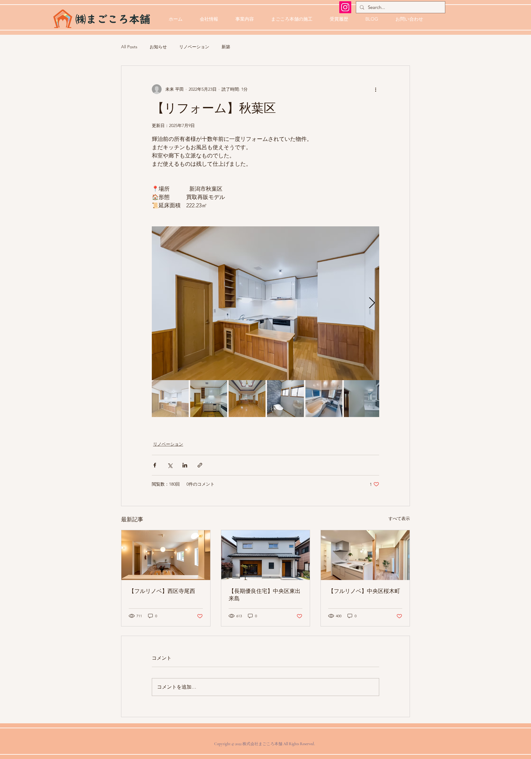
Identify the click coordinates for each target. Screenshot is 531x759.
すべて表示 (399, 518)
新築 (226, 47)
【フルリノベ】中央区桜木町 (364, 591)
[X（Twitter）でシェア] (170, 465)
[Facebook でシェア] (155, 465)
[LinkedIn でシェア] (185, 465)
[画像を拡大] (265, 303)
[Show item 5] (323, 398)
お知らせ (158, 47)
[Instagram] (345, 7)
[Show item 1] (170, 398)
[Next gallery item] (372, 303)
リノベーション (194, 47)
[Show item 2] (208, 398)
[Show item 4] (285, 398)
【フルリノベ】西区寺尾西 (162, 591)
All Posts (129, 47)
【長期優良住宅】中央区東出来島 (265, 595)
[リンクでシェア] (200, 465)
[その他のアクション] (375, 89)
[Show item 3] (247, 398)
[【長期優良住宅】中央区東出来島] (265, 555)
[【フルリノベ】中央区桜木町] (365, 555)
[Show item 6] (362, 398)
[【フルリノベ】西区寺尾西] (165, 555)
